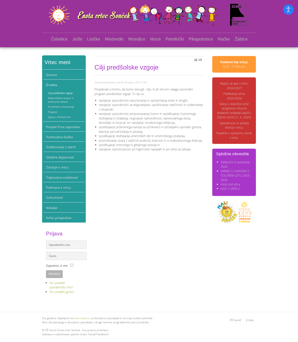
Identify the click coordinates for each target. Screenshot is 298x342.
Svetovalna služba (59, 137)
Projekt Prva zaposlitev (63, 127)
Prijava (54, 274)
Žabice (241, 39)
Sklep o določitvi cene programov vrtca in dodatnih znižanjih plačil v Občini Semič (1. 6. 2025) (234, 110)
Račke (224, 39)
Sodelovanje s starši (61, 147)
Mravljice (136, 39)
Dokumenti (54, 197)
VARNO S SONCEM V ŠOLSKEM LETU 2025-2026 (236, 175)
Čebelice (59, 39)
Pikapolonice (201, 39)
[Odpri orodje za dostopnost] (288, 9)
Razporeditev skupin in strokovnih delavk (61, 99)
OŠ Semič (235, 320)
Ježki (77, 39)
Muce (155, 39)
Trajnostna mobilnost (62, 177)
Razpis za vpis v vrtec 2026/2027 (234, 85)
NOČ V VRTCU (230, 189)
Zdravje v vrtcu (57, 167)
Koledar (52, 208)
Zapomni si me (57, 266)
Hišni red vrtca (230, 184)
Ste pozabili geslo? (61, 292)
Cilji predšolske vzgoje (60, 93)
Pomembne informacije (61, 106)
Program (52, 112)
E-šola (249, 320)
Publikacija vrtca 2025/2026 (234, 96)
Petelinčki (175, 39)
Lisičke (93, 39)
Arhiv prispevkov (59, 218)
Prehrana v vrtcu (58, 187)
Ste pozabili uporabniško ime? (61, 285)
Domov (51, 75)
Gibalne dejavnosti (60, 157)
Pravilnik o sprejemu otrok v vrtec (234, 135)
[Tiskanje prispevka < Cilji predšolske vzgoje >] (195, 59)
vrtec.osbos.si (82, 318)
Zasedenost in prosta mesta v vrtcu (234, 125)
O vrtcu (51, 85)
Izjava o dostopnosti (59, 117)
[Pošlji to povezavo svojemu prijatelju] (200, 59)
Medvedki (114, 39)
